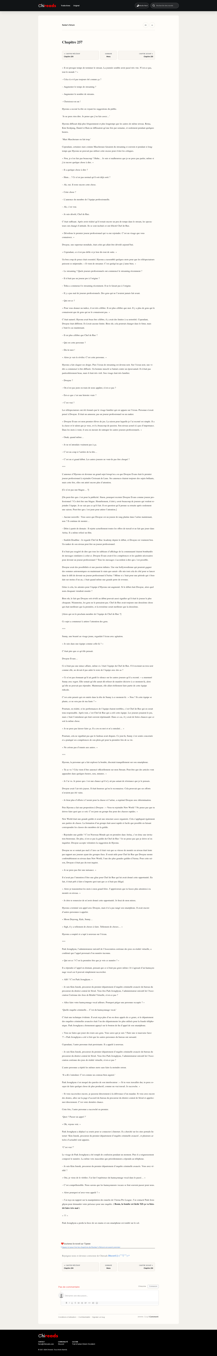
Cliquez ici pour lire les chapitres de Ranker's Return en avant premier (90, 1247)
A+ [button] (146, 25)
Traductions (65, 5)
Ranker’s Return (68, 25)
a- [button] (152, 25)
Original (76, 5)
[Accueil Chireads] (47, 5)
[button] (142, 5)
